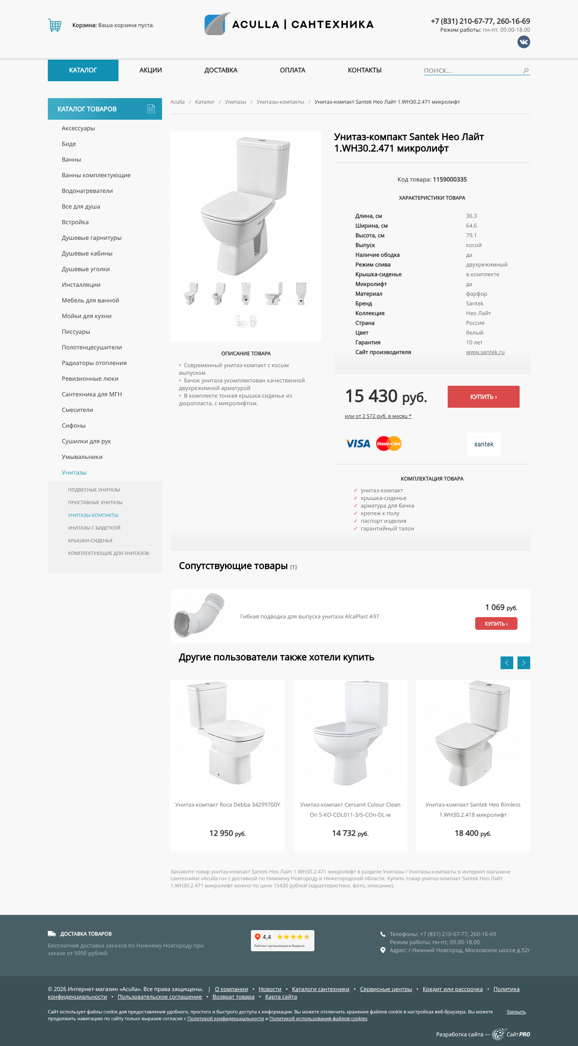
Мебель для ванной (90, 301)
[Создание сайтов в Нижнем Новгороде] (511, 1038)
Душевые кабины (87, 254)
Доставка (221, 70)
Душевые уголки (86, 269)
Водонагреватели (87, 191)
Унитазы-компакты (93, 515)
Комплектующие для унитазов (108, 553)
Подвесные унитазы (94, 490)
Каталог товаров (87, 109)
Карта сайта (281, 996)
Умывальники (82, 457)
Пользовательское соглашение (160, 996)
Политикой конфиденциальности (225, 1019)
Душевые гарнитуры (92, 238)
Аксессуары (78, 128)
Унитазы (74, 473)
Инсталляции (81, 285)
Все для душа (81, 207)
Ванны (71, 160)
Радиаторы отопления (94, 363)
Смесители (78, 410)
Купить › (483, 397)
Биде (69, 144)
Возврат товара (233, 996)
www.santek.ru (485, 352)
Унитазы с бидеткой (94, 528)
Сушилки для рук (86, 441)
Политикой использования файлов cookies (318, 1019)
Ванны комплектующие (96, 175)
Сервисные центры (386, 989)
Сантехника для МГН (92, 394)
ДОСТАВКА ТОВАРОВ (86, 933)
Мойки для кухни (87, 316)
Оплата (293, 70)
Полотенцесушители (92, 347)
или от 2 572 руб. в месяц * (378, 416)
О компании (231, 989)
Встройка (75, 222)
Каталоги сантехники (321, 989)
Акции (151, 70)
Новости (270, 989)
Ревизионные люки (90, 379)
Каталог (83, 70)
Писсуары (76, 332)
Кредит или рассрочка (453, 989)
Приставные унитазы (95, 503)
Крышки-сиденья (90, 541)
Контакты (365, 70)
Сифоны (73, 426)
